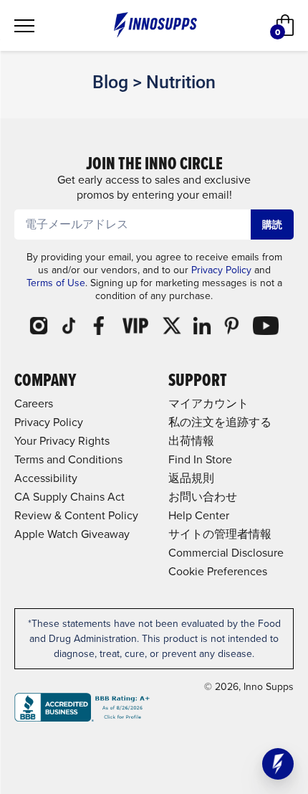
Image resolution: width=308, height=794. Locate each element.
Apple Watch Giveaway (72, 534)
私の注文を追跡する (219, 422)
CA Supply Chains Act (69, 496)
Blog (110, 82)
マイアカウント (208, 403)
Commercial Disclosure (226, 552)
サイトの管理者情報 (219, 534)
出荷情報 (191, 440)
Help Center (198, 515)
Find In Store (200, 459)
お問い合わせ (202, 496)
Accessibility (45, 478)
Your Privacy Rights (62, 440)
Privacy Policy (221, 270)
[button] (278, 764)
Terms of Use (56, 282)
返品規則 (191, 478)
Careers (33, 403)
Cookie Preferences (217, 571)
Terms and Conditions (68, 459)
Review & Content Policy (76, 515)
